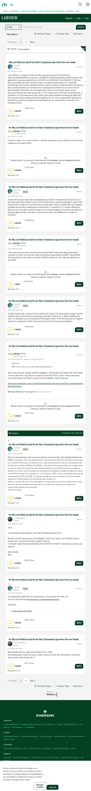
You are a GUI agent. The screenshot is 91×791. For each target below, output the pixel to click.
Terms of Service (60, 736)
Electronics (51, 724)
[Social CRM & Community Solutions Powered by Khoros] (52, 694)
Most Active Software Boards (51, 11)
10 (15, 671)
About (25, 748)
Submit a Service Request (70, 757)
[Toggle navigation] (14, 5)
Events (73, 748)
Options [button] (79, 67)
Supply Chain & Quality (60, 748)
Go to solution (24, 49)
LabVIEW (69, 11)
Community (14, 11)
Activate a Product (53, 757)
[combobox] (48, 27)
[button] (10, 111)
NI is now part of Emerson (12, 748)
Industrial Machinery (71, 724)
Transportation (30, 727)
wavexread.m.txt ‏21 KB (22, 611)
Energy (59, 724)
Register (68, 18)
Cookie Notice (35, 774)
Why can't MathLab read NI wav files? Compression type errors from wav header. (42, 62)
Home (5, 11)
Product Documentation (21, 757)
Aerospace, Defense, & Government (33, 724)
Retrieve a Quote (46, 736)
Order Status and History (30, 736)
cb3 (81, 433)
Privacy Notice (21, 774)
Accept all (52, 787)
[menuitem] (80, 5)
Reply (79, 111)
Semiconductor (17, 727)
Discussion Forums (28, 11)
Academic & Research (11, 724)
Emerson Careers (35, 748)
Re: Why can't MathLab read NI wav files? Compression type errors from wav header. (44, 127)
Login (78, 18)
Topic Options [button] (12, 34)
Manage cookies (39, 786)
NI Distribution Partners (11, 736)
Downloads (7, 757)
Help (87, 18)
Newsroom (47, 748)
